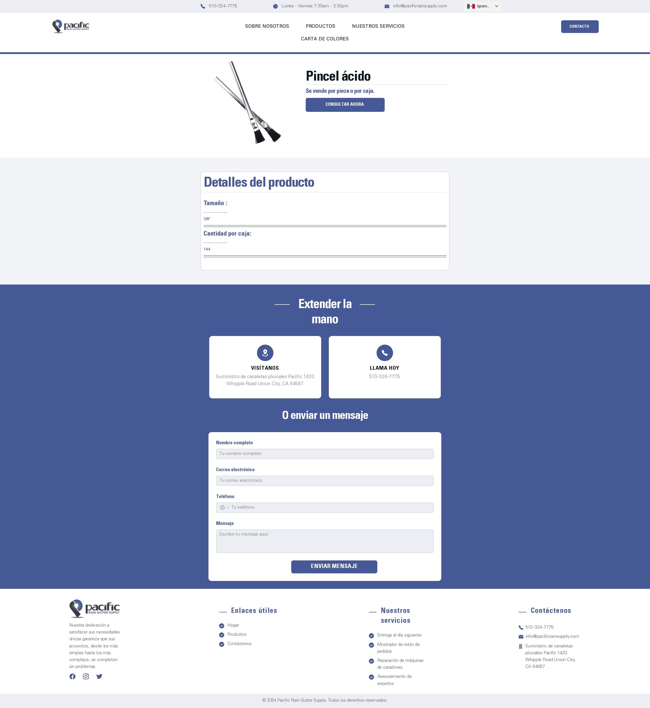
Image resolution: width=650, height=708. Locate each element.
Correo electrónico (235, 470)
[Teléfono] (265, 353)
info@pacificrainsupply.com (420, 6)
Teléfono (225, 497)
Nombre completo (234, 443)
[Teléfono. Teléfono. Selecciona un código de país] (224, 507)
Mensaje (225, 523)
